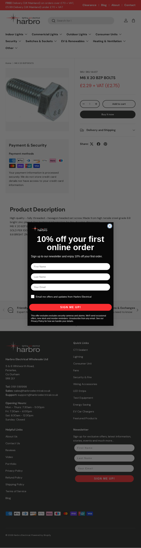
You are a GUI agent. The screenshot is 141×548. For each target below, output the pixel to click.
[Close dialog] (110, 226)
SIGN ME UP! (70, 307)
